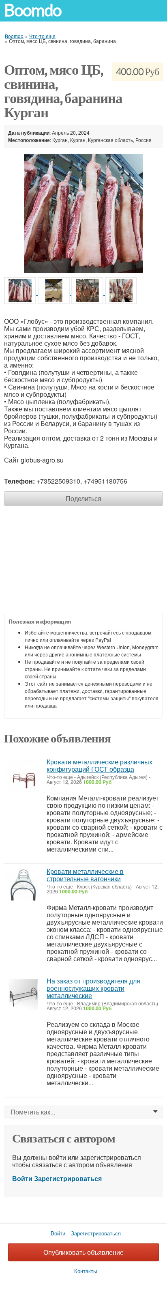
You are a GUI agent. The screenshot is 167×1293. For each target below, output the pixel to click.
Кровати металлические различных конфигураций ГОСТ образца (99, 765)
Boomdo (33, 10)
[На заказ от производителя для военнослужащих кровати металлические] (23, 994)
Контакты (85, 1271)
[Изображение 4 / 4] (121, 292)
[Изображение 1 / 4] (83, 212)
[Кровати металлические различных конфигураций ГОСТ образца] (23, 775)
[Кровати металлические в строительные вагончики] (23, 885)
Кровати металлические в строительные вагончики (85, 875)
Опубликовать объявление (83, 1252)
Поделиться (83, 498)
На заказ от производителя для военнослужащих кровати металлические (93, 988)
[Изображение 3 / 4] (88, 292)
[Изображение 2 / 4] (54, 292)
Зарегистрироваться (68, 1178)
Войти (22, 1178)
